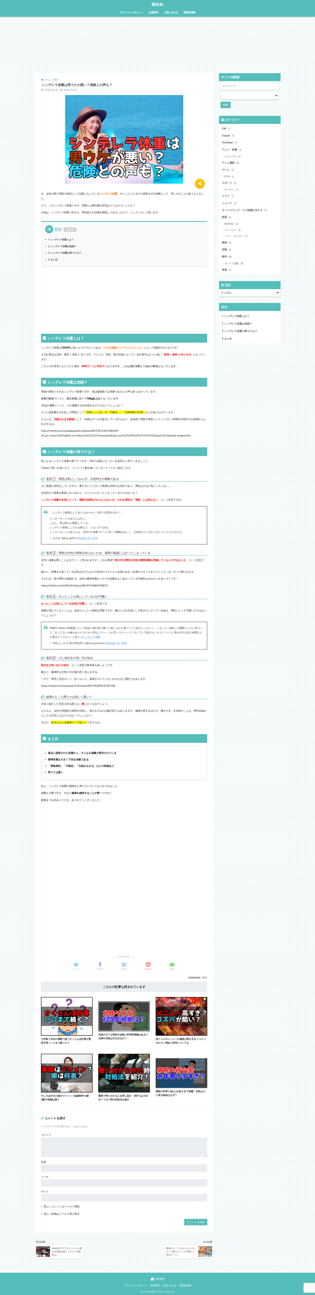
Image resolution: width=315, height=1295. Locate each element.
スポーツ (229, 182)
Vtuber (228, 135)
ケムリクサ (232, 156)
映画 (226, 217)
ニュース (229, 203)
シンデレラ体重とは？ (61, 239)
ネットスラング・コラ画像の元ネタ (244, 210)
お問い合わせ (171, 12)
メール (45, 1176)
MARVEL (231, 223)
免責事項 (153, 12)
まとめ (53, 259)
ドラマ (227, 196)
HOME (159, 1279)
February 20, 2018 (87, 538)
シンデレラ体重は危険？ (62, 246)
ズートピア (232, 230)
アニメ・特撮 (231, 149)
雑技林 (157, 4)
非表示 (70, 229)
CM (226, 128)
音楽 (226, 269)
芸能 (226, 249)
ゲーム (227, 169)
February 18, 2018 (116, 643)
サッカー (231, 189)
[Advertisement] (157, 45)
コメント (46, 1134)
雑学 (204, 977)
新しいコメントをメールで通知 (62, 1206)
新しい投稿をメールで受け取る (62, 1213)
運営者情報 (190, 12)
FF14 (228, 176)
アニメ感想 (230, 162)
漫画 (226, 242)
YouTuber (229, 142)
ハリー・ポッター (235, 236)
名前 (43, 1162)
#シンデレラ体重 (90, 636)
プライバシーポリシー (131, 12)
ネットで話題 (233, 263)
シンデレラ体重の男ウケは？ (65, 252)
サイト (45, 1191)
